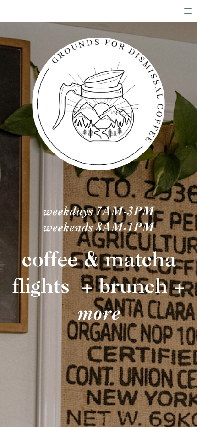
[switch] (187, 10)
